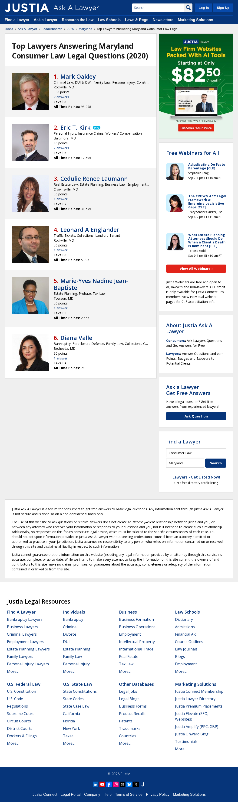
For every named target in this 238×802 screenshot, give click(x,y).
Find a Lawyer (17, 20)
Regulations (17, 706)
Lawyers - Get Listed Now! (196, 477)
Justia (9, 29)
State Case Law (76, 706)
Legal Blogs (129, 698)
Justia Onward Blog (191, 734)
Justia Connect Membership (199, 691)
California (71, 713)
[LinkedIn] (95, 784)
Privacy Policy (157, 794)
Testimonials (186, 741)
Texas (68, 735)
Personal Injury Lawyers (28, 663)
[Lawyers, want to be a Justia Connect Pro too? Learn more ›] (96, 127)
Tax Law (126, 663)
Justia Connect (45, 794)
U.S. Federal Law (23, 684)
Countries (127, 735)
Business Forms (133, 706)
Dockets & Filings (22, 735)
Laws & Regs (136, 20)
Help (108, 794)
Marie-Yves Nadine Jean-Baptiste (91, 284)
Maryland (85, 29)
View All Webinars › (196, 268)
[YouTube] (102, 784)
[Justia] (27, 7)
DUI (66, 641)
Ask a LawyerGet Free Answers (188, 389)
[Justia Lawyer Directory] (142, 784)
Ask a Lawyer (46, 20)
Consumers (175, 340)
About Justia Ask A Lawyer (189, 328)
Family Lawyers (20, 656)
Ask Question (196, 416)
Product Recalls (132, 713)
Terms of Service (128, 794)
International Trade (136, 649)
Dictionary (184, 619)
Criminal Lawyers (22, 634)
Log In (204, 8)
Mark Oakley (78, 76)
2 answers (61, 148)
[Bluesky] (129, 784)
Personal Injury (76, 663)
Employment (130, 634)
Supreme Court (20, 713)
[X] (136, 784)
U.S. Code (15, 698)
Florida (69, 721)
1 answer (60, 199)
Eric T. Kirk (75, 127)
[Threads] (122, 784)
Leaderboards (52, 29)
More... (13, 671)
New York (71, 728)
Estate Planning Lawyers (28, 649)
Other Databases (136, 684)
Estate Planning (76, 649)
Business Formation (136, 619)
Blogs (180, 656)
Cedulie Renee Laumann (94, 178)
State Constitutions (80, 691)
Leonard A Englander (89, 229)
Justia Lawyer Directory (195, 698)
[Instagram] (116, 784)
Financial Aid (185, 634)
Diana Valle (76, 338)
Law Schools (109, 20)
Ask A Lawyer (27, 29)
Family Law (72, 656)
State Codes (73, 698)
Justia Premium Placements (198, 706)
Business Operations (137, 626)
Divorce (69, 634)
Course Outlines (189, 641)
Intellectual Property (137, 641)
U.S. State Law (77, 684)
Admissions (185, 626)
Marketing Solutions (195, 20)
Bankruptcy (73, 619)
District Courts (19, 728)
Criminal (70, 626)
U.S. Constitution (21, 691)
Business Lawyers (22, 626)
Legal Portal (71, 794)
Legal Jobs (128, 691)
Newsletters (163, 20)
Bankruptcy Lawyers (25, 619)
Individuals (74, 612)
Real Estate (128, 656)
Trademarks (129, 728)
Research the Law (77, 20)
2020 (70, 29)
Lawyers (173, 353)
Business (128, 612)
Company (92, 794)
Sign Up (223, 8)
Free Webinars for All (192, 153)
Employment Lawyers (25, 641)
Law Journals (186, 649)
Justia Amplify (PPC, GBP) (196, 726)
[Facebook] (109, 784)
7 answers (61, 97)
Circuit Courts (19, 721)
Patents (125, 721)
